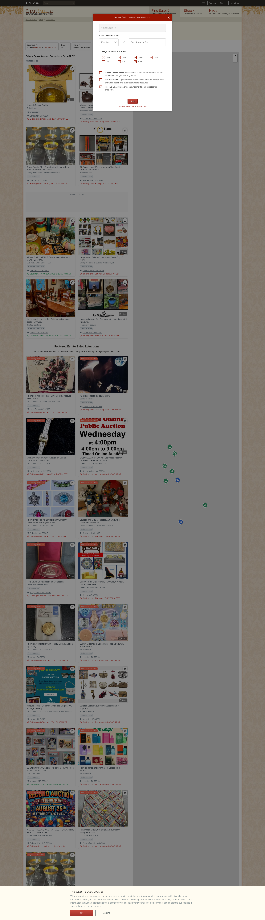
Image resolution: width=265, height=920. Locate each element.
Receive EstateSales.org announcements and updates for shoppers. (131, 88)
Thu (156, 57)
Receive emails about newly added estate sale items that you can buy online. (133, 74)
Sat (123, 62)
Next (132, 101)
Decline (106, 913)
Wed (140, 57)
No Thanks (142, 107)
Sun (140, 62)
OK (81, 913)
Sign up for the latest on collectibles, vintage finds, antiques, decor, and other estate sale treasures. (135, 81)
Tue (124, 57)
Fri (108, 62)
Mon (108, 57)
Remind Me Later (126, 107)
